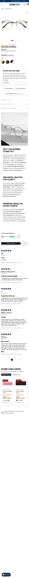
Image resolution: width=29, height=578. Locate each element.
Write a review (11, 243)
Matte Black (7, 62)
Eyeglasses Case (6, 374)
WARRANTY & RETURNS (8, 108)
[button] (5, 45)
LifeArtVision (6, 389)
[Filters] (22, 243)
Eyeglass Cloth (16, 374)
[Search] (24, 4)
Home (2, 8)
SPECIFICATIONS (6, 104)
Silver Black (12, 62)
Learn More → (7, 82)
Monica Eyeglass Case (7, 392)
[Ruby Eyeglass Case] (20, 383)
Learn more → (21, 93)
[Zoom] (27, 12)
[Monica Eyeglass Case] (7, 383)
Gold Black (3, 62)
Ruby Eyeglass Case (20, 392)
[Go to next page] (20, 360)
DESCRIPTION (5, 100)
